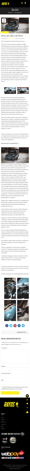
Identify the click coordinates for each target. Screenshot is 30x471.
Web (2, 380)
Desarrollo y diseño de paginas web (15, 466)
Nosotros (3, 422)
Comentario (4, 348)
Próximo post (21, 332)
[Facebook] (6, 325)
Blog (2, 426)
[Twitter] (10, 325)
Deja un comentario (20, 38)
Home (11, 12)
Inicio (2, 417)
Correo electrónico (6, 373)
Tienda (3, 419)
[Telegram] (23, 325)
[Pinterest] (15, 325)
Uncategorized (18, 12)
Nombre (3, 366)
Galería (3, 428)
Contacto (3, 424)
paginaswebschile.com (15, 468)
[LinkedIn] (19, 325)
